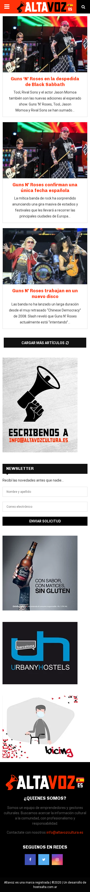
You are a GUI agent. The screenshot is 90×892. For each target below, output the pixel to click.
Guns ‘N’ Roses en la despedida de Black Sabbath (45, 81)
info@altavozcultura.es (64, 832)
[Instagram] (57, 859)
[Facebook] (30, 859)
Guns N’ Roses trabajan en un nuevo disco (45, 293)
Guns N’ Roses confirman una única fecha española (45, 187)
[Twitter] (43, 859)
